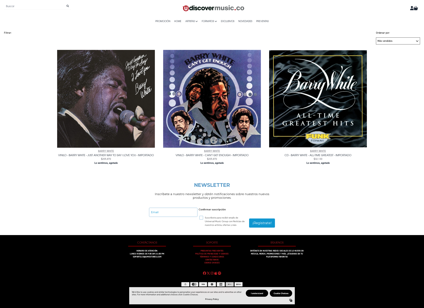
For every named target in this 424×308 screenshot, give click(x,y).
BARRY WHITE (106, 151)
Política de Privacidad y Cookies (212, 253)
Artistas (190, 21)
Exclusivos (227, 21)
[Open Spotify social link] (219, 273)
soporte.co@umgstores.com (147, 256)
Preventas (262, 21)
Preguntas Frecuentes (212, 250)
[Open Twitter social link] (208, 273)
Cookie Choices (212, 262)
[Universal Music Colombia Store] (213, 8)
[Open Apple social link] (215, 273)
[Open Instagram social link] (212, 273)
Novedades (245, 21)
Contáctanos (212, 259)
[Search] (67, 6)
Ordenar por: (383, 32)
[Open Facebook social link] (204, 273)
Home (177, 21)
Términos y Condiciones (212, 256)
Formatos (208, 21)
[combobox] (37, 6)
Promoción (162, 21)
